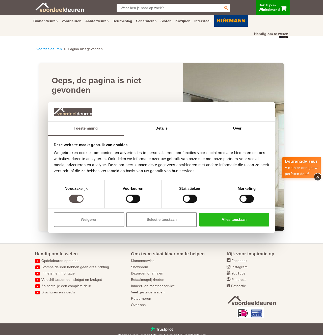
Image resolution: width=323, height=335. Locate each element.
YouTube (238, 273)
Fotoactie (238, 286)
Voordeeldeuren (49, 49)
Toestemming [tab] (86, 128)
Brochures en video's (58, 292)
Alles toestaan (234, 220)
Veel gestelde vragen (148, 292)
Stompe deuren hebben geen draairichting (75, 267)
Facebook (239, 261)
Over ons (138, 305)
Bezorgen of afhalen (147, 273)
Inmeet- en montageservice (153, 286)
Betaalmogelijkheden (147, 280)
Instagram (239, 267)
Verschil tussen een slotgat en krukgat (71, 280)
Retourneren (141, 298)
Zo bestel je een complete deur (66, 286)
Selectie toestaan (162, 220)
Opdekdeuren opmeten (59, 261)
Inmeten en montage (58, 273)
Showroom (139, 267)
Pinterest (238, 280)
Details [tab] (161, 128)
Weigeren (89, 220)
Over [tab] (237, 128)
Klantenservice (142, 261)
